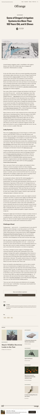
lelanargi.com (8, 308)
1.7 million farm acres (14, 132)
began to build (16, 76)
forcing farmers (11, 137)
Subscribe (33, 412)
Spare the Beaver (28, 358)
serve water (6, 94)
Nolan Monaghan (28, 380)
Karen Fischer (28, 360)
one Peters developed (15, 277)
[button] (12, 340)
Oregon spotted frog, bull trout (14, 154)
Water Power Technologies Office (11, 115)
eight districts (16, 96)
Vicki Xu (27, 398)
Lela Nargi (22, 28)
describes (28, 178)
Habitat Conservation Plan (14, 155)
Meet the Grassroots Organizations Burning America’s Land (30, 377)
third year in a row (28, 147)
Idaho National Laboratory (12, 108)
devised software (7, 117)
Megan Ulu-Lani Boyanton (7, 349)
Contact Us (20, 295)
